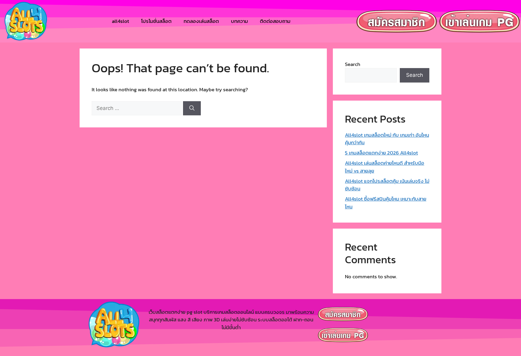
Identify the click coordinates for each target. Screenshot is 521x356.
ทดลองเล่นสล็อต (201, 21)
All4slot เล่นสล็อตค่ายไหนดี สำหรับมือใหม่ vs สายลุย (384, 167)
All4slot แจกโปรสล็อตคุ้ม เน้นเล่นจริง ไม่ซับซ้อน (387, 185)
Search (352, 64)
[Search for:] (137, 108)
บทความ (239, 21)
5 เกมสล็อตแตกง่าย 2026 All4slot (381, 153)
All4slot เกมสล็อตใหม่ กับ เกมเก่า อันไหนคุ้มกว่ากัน (387, 139)
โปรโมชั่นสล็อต (156, 21)
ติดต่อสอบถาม (275, 21)
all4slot (120, 21)
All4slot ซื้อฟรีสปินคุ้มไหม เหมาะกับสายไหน (385, 203)
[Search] (192, 108)
